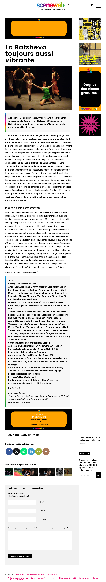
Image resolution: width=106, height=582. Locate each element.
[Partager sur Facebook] (9, 451)
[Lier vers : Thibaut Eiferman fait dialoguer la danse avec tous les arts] (60, 472)
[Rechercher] (91, 6)
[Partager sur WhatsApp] (23, 451)
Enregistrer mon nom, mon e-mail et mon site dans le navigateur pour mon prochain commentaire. (41, 529)
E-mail (42, 511)
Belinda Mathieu (31, 435)
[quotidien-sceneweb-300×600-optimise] (90, 110)
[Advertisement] (90, 177)
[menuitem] (91, 6)
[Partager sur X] (16, 451)
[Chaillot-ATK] (90, 64)
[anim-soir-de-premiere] (90, 135)
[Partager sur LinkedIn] (31, 451)
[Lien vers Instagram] (46, 451)
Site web (43, 519)
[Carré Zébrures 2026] (90, 39)
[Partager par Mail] (38, 451)
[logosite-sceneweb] (53, 6)
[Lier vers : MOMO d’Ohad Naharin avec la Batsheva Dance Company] (26, 472)
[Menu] (97, 6)
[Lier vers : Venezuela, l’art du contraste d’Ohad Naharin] (9, 472)
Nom (42, 502)
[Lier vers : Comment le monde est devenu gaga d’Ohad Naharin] (34, 472)
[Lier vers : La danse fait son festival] (43, 472)
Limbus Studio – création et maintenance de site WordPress (36, 575)
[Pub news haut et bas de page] (38, 38)
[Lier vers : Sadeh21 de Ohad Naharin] (68, 472)
